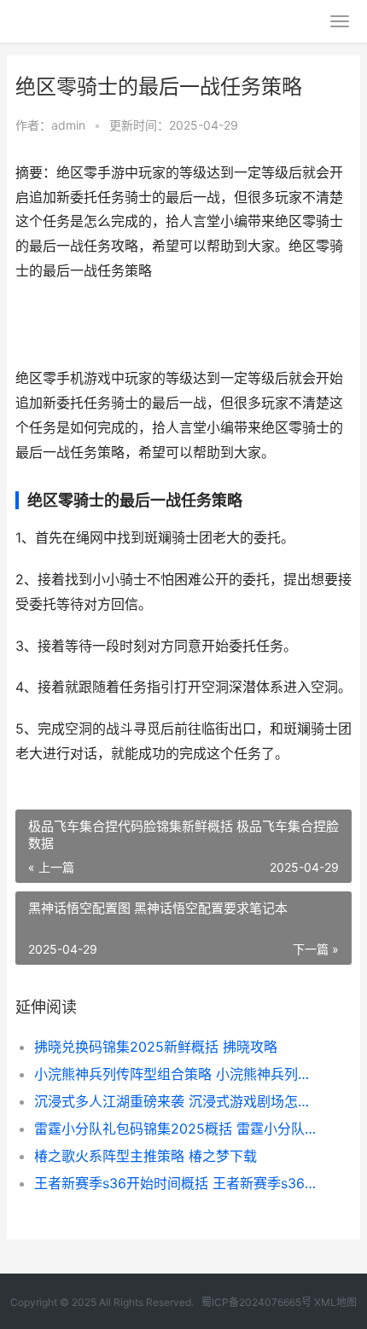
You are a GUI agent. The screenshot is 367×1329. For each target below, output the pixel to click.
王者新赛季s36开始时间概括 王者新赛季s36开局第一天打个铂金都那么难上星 (177, 1183)
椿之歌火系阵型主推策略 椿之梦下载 (145, 1155)
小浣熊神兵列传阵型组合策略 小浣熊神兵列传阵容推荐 (177, 1073)
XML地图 (335, 1302)
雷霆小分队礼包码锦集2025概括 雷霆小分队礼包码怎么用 (177, 1128)
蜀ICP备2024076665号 (256, 1302)
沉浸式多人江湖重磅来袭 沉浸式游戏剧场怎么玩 (177, 1101)
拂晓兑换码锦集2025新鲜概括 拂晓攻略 (155, 1046)
